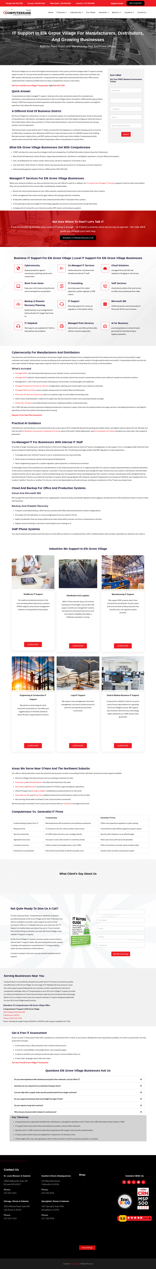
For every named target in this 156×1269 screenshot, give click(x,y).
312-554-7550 (17, 3)
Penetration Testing (23, 403)
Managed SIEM (21, 373)
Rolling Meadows (35, 782)
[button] (78, 1079)
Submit (126, 134)
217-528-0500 (89, 3)
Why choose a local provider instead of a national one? (35, 1112)
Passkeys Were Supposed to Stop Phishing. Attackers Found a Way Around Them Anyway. (95, 1200)
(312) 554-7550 (58, 85)
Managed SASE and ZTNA (25, 390)
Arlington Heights (39, 791)
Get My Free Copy (120, 954)
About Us (115, 12)
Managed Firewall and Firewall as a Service (31, 386)
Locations (128, 12)
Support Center (117, 3)
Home (50, 12)
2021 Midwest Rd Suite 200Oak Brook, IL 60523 (14, 1013)
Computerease (74, 1264)
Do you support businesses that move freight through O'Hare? (38, 1099)
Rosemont (32, 786)
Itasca (17, 795)
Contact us (141, 12)
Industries (103, 12)
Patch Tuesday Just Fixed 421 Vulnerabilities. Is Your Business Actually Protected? (96, 1232)
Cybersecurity (75, 12)
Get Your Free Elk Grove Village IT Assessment (30, 85)
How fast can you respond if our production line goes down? (37, 1086)
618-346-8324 (47, 1193)
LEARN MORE (33, 644)
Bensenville (25, 795)
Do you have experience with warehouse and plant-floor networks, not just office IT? (47, 1079)
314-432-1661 (40, 3)
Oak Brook (67, 803)
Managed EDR (20, 377)
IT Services (61, 12)
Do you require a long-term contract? (28, 1105)
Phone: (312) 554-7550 (12, 1018)
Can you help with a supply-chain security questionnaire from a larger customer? (45, 1092)
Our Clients (90, 12)
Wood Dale (38, 795)
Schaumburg (20, 782)
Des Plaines (19, 786)
